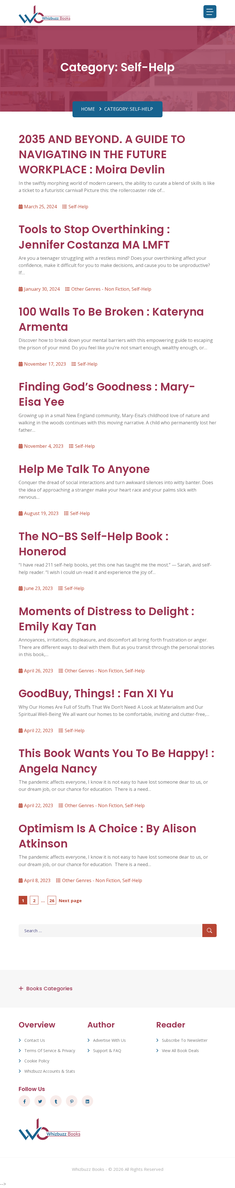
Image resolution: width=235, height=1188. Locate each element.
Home (88, 109)
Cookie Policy (36, 1061)
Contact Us (34, 1040)
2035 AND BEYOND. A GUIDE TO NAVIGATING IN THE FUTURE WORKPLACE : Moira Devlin (102, 154)
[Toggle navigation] (209, 11)
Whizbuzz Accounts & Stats (49, 1071)
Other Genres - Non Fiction (100, 289)
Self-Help (78, 206)
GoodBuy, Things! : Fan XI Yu (96, 693)
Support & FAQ (107, 1050)
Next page (70, 900)
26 (52, 900)
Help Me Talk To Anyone (84, 469)
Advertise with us (109, 1040)
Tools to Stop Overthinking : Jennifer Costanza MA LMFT (94, 237)
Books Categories (49, 988)
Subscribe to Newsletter (184, 1040)
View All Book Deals (180, 1050)
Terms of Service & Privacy (49, 1050)
